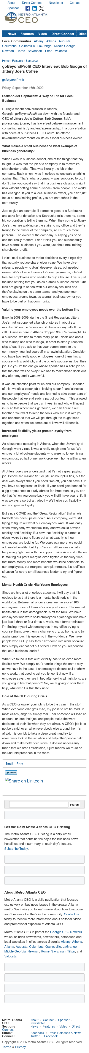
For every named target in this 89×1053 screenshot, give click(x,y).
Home (6, 60)
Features (27, 33)
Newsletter (56, 2)
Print (20, 763)
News (12, 33)
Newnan (8, 50)
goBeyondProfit (13, 79)
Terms (6, 1046)
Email (9, 763)
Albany (39, 41)
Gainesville (27, 45)
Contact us (71, 914)
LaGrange (44, 45)
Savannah (35, 50)
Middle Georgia (64, 45)
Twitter (35, 1036)
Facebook (51, 1036)
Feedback (37, 1033)
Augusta (64, 41)
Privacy (20, 1046)
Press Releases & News (65, 1033)
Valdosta (61, 50)
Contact (75, 2)
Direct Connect (32, 2)
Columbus (9, 45)
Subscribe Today (16, 848)
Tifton (48, 50)
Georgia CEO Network (66, 931)
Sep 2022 (32, 60)
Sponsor (13, 8)
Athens (51, 41)
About (12, 2)
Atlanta (9, 946)
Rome (20, 50)
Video (42, 33)
